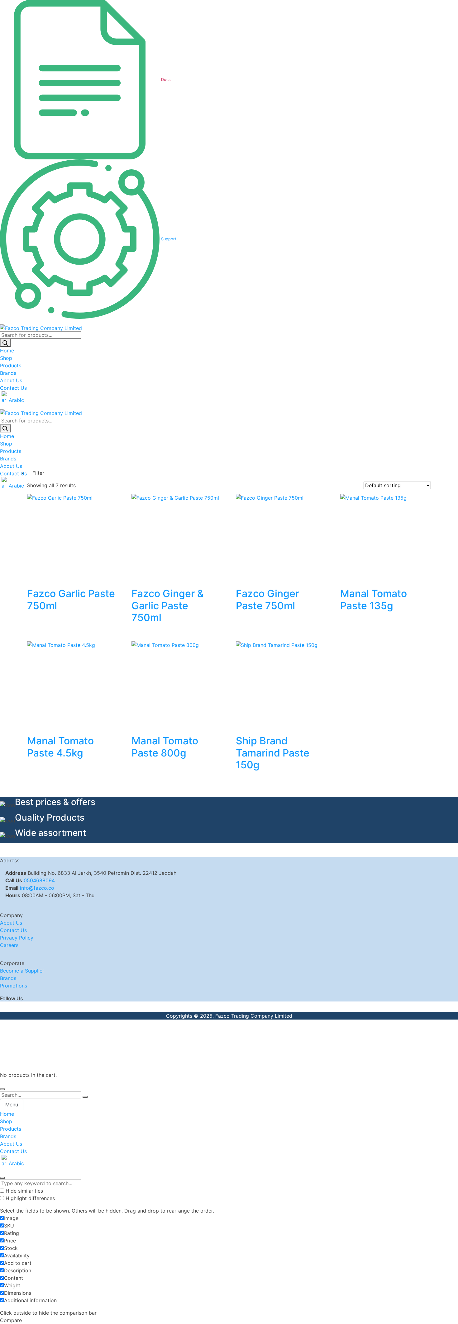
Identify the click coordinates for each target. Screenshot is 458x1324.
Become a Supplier (22, 971)
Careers (9, 945)
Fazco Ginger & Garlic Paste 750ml (167, 605)
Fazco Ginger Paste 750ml (267, 599)
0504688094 (39, 880)
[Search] (5, 343)
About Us (11, 923)
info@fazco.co (37, 888)
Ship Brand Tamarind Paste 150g (272, 753)
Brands (8, 978)
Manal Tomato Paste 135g (373, 599)
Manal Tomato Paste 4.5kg (60, 747)
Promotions (13, 985)
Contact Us (13, 930)
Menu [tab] (11, 1104)
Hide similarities (23, 1191)
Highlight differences (29, 1198)
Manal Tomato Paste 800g (164, 747)
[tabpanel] (229, 1138)
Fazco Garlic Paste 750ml (71, 599)
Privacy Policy (16, 938)
